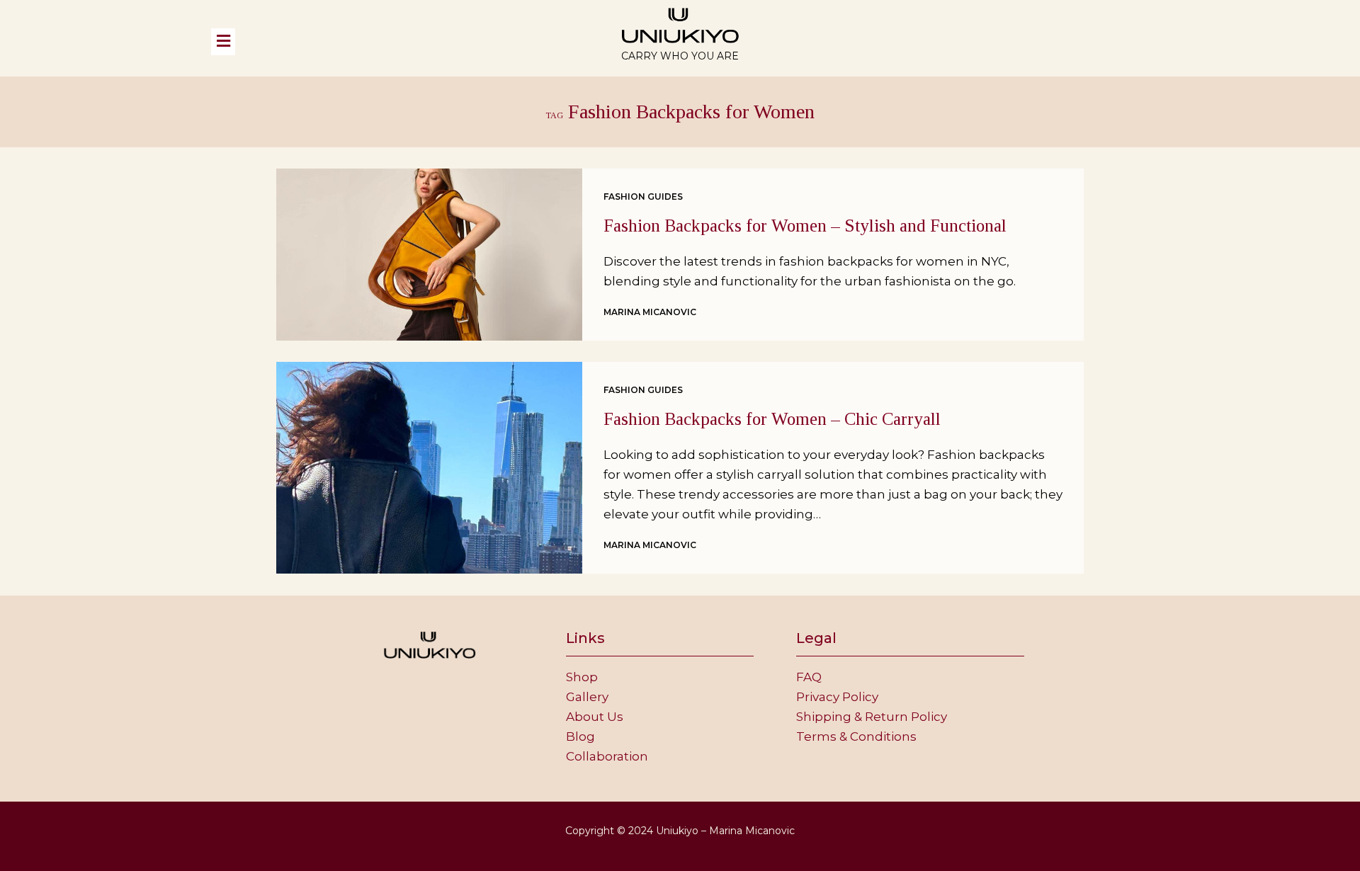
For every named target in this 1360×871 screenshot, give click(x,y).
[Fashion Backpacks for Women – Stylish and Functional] (429, 255)
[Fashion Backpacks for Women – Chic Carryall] (429, 468)
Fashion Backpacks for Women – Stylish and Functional (805, 225)
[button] (381, 41)
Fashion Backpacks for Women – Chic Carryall (772, 418)
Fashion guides (643, 196)
